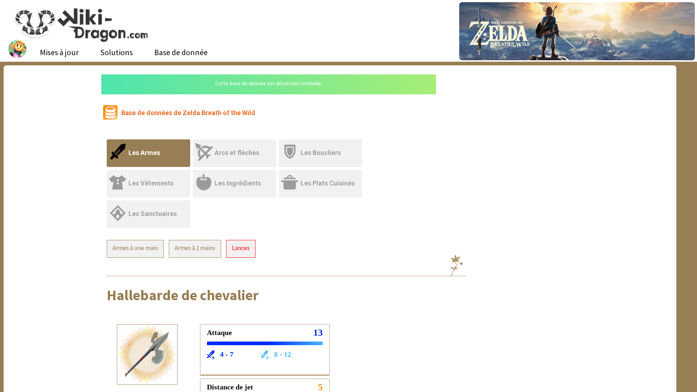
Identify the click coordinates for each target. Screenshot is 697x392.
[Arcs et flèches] (236, 143)
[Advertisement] (513, 128)
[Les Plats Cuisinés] (321, 174)
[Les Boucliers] (321, 143)
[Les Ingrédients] (236, 174)
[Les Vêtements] (150, 174)
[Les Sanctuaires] (149, 204)
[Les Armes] (150, 143)
